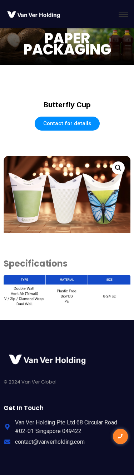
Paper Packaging (67, 44)
